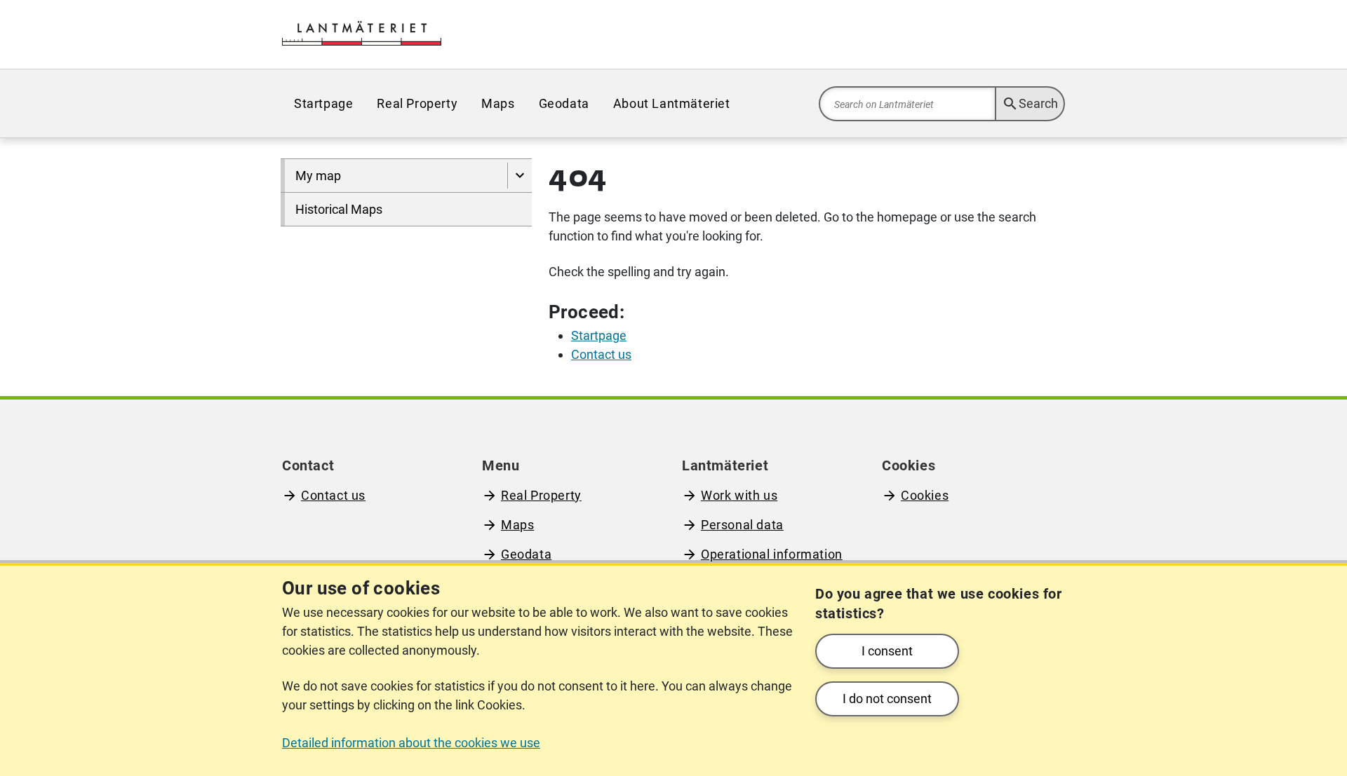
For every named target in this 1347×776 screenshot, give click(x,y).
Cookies (925, 495)
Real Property (417, 103)
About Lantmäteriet (671, 103)
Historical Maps (338, 209)
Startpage (323, 103)
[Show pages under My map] (519, 176)
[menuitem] (323, 103)
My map (318, 175)
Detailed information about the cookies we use (411, 742)
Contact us (333, 495)
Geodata (564, 103)
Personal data (742, 524)
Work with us (739, 495)
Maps (497, 103)
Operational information (772, 554)
